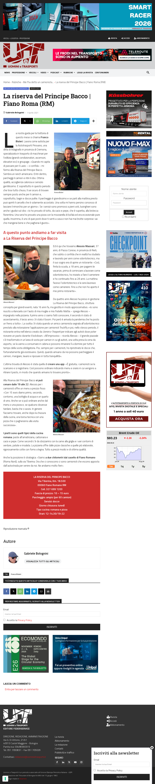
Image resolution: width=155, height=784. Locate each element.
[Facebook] (6, 591)
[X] (13, 591)
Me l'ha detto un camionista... (38, 82)
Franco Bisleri (16, 574)
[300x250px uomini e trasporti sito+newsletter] (129, 176)
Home (6, 82)
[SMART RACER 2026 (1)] (77, 29)
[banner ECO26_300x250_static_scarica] (26, 671)
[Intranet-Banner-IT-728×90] (102, 60)
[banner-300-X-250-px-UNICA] (75, 671)
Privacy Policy (25, 620)
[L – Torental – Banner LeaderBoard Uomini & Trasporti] (129, 135)
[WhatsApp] (20, 591)
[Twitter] (69, 762)
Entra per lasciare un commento (21, 689)
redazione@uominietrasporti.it (30, 757)
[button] (148, 72)
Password (129, 198)
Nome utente (129, 189)
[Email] (41, 591)
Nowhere (22, 778)
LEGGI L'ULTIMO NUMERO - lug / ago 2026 (128, 274)
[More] (93, 121)
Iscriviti (52, 627)
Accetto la (19, 620)
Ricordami (130, 216)
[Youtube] (75, 762)
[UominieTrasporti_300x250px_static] (129, 127)
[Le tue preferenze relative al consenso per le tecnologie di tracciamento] (5, 779)
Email (6, 609)
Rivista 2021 (35, 88)
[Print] (48, 591)
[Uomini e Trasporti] (28, 55)
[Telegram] (34, 591)
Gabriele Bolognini (15, 112)
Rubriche (16, 82)
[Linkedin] (27, 591)
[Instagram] (81, 762)
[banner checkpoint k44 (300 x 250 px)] (129, 267)
